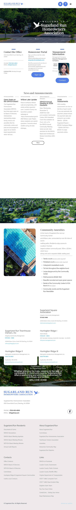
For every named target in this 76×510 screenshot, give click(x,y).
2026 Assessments (62, 100)
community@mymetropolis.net (13, 362)
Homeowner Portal (60, 5)
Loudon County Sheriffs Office (48, 472)
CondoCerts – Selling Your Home (49, 492)
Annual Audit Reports (10, 447)
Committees (43, 433)
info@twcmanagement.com (48, 340)
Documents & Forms (10, 429)
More (38, 143)
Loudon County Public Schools (48, 468)
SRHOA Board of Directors (12, 465)
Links (41, 457)
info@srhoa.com (12, 65)
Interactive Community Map (47, 447)
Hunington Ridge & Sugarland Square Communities (19, 475)
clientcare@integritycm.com (48, 323)
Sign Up (38, 75)
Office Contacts (8, 461)
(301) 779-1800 (44, 356)
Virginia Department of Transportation (50, 475)
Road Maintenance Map (46, 496)
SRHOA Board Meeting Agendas (13, 436)
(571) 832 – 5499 (9, 338)
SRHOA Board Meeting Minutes (13, 440)
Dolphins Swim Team (45, 485)
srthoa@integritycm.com (12, 343)
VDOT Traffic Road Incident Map (49, 482)
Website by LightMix (66, 503)
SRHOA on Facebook (45, 461)
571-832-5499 (44, 317)
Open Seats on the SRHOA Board (11, 100)
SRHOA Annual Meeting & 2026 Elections (46, 103)
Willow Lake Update (29, 100)
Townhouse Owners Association (48, 440)
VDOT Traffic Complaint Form (48, 478)
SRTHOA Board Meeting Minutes (13, 443)
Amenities (42, 443)
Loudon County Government (47, 465)
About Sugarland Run (45, 429)
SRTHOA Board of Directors (12, 468)
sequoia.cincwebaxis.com (36, 60)
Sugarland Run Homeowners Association (51, 436)
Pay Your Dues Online (45, 489)
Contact (62, 80)
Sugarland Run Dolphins (46, 450)
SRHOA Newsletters (10, 433)
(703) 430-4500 (13, 63)
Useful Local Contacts (10, 478)
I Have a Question (65, 5)
